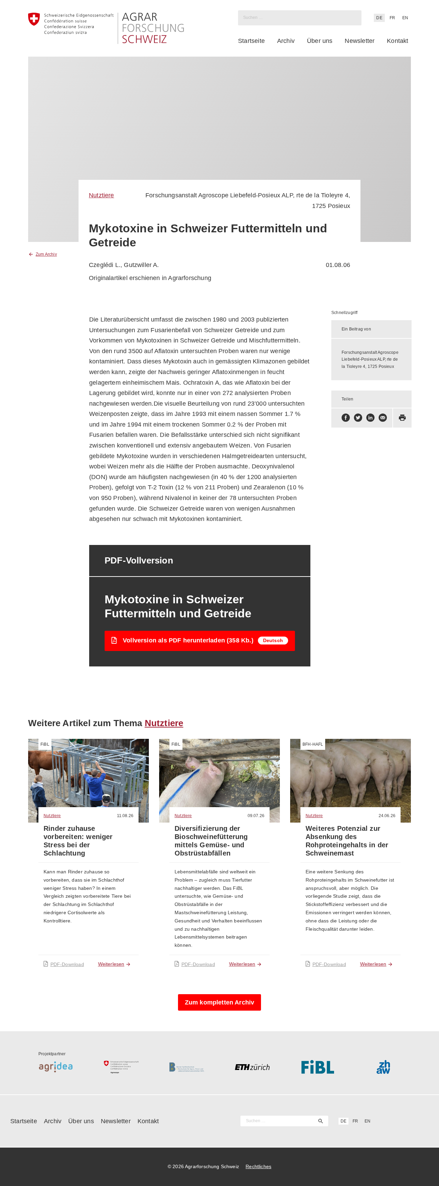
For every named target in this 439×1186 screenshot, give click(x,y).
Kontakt (397, 40)
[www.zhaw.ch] (383, 1067)
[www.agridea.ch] (55, 1067)
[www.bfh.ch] (186, 1067)
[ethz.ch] (252, 1067)
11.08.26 (125, 815)
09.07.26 (256, 815)
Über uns (319, 40)
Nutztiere (101, 195)
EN (405, 17)
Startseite (251, 40)
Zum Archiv (46, 254)
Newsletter (360, 40)
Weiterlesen (111, 964)
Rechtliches (258, 1166)
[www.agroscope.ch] (121, 1067)
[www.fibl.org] (317, 1067)
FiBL (44, 744)
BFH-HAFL (312, 744)
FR (392, 17)
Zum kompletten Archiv (219, 1002)
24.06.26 (387, 815)
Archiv (286, 40)
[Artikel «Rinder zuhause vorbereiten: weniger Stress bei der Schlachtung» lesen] (88, 781)
